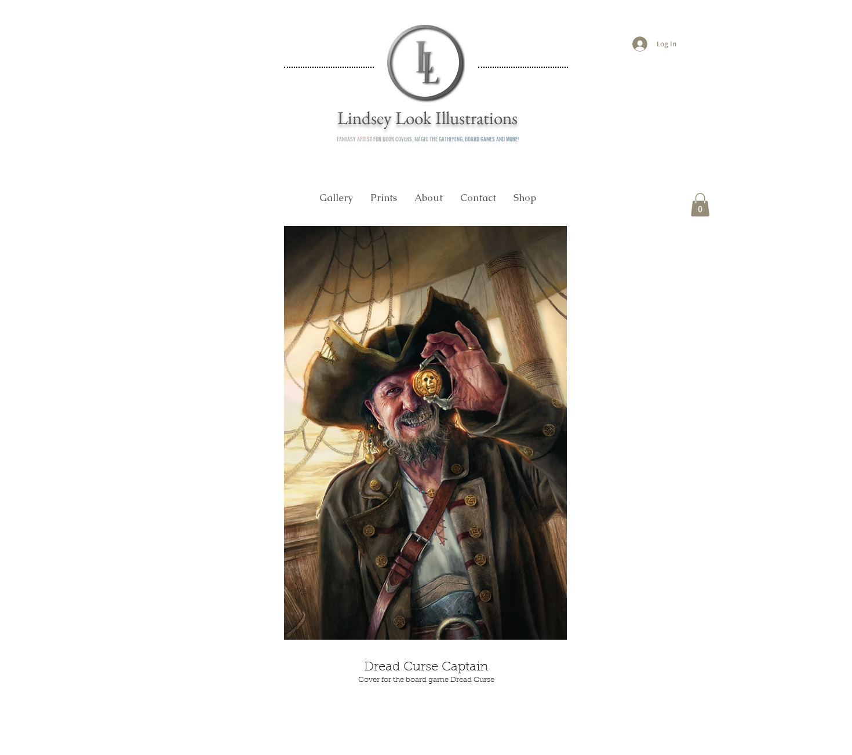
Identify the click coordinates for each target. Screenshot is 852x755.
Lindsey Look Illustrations (427, 117)
